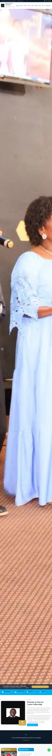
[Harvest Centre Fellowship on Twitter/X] (50, 1)
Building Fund (48, 5)
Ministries (36, 5)
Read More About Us (32, 724)
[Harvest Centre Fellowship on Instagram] (48, 1)
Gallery (32, 5)
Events (29, 5)
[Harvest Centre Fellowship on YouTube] (44, 1)
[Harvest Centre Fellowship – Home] (2, 5)
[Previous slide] (2, 349)
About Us (21, 5)
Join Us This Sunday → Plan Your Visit (40, 686)
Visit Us (43, 5)
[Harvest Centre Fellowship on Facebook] (46, 1)
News (40, 5)
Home (17, 5)
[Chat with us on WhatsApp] (49, 749)
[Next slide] (49, 349)
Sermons (25, 5)
